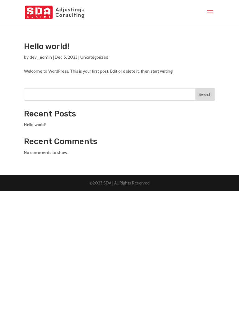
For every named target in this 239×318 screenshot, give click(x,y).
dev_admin (41, 57)
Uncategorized (94, 57)
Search (205, 94)
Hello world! (46, 46)
